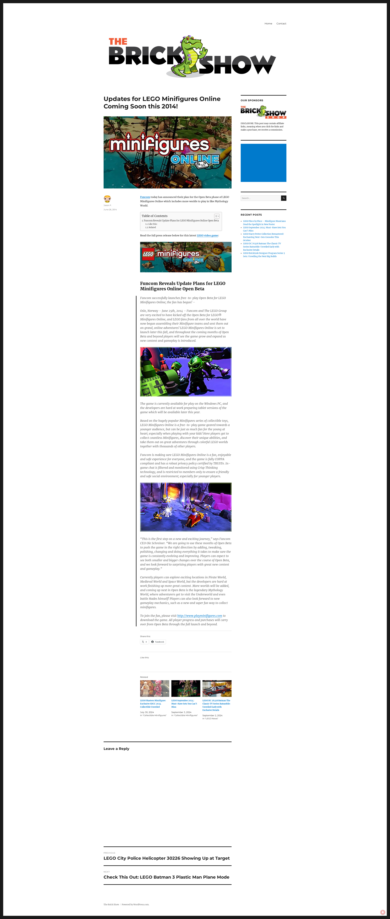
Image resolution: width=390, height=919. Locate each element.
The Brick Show (111, 904)
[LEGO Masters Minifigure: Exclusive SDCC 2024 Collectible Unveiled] (154, 688)
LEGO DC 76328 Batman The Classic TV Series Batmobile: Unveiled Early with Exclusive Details (262, 246)
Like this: (152, 224)
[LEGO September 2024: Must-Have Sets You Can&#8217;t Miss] (185, 688)
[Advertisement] (264, 163)
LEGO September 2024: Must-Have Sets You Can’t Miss (184, 703)
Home (268, 23)
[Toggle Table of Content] (215, 216)
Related (152, 227)
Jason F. (108, 205)
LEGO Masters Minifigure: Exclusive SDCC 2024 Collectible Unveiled (153, 703)
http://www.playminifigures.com (199, 616)
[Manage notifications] (382, 912)
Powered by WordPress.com (135, 904)
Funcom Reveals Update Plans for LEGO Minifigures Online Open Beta (181, 220)
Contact (281, 23)
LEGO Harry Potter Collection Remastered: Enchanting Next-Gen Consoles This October (263, 237)
